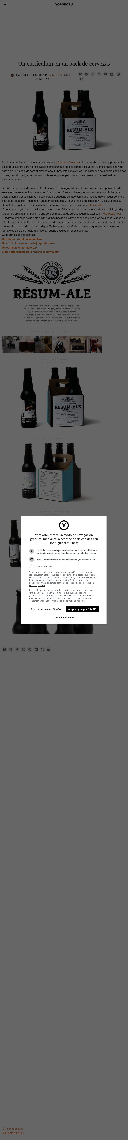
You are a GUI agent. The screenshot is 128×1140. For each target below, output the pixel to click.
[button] (64, 566)
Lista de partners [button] (37, 585)
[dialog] (64, 570)
